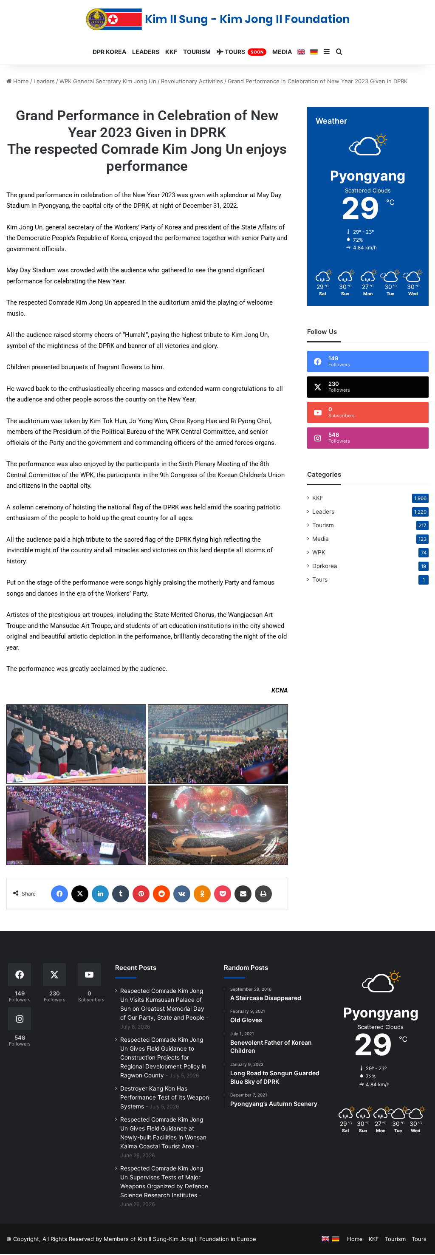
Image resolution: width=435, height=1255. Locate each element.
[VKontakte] (181, 893)
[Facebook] (59, 893)
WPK (318, 552)
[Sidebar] (326, 52)
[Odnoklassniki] (202, 893)
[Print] (263, 893)
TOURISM (197, 51)
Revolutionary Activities (192, 81)
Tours (320, 579)
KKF (317, 498)
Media (320, 538)
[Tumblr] (120, 893)
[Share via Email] (242, 893)
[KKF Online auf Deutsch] (314, 52)
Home (20, 81)
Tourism (323, 525)
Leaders (44, 81)
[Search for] (339, 52)
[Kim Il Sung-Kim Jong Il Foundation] (218, 19)
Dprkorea (324, 565)
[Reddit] (161, 893)
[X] (79, 893)
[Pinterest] (141, 893)
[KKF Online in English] (301, 52)
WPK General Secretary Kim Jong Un (107, 81)
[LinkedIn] (100, 893)
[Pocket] (222, 893)
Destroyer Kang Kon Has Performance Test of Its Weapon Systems (164, 1097)
